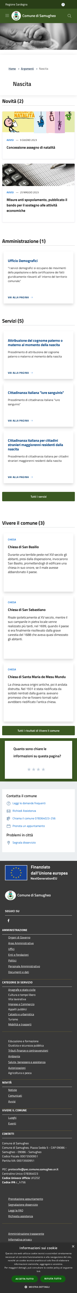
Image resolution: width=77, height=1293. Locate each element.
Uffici (11, 949)
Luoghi (12, 1117)
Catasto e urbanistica (21, 1014)
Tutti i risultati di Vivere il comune (38, 730)
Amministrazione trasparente (26, 1233)
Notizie (12, 1090)
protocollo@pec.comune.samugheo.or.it (33, 1169)
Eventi (12, 1123)
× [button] (73, 1246)
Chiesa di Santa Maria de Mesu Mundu (37, 677)
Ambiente (14, 1056)
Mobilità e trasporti (20, 1024)
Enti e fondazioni (18, 955)
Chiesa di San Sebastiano (27, 609)
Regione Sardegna (16, 4)
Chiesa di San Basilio (23, 547)
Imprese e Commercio (21, 1004)
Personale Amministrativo (24, 966)
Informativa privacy (20, 1239)
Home (12, 68)
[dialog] (38, 1268)
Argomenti (27, 68)
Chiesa (12, 539)
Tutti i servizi (39, 496)
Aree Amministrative (21, 943)
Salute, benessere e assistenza (26, 1062)
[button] (38, 1287)
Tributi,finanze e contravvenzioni (28, 1050)
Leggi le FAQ (15, 1210)
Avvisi (10, 140)
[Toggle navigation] (7, 15)
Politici (12, 960)
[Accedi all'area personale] (63, 4)
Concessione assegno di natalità (31, 147)
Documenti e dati (18, 972)
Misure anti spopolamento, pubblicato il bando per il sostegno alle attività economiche (37, 205)
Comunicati (15, 1095)
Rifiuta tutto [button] (52, 1278)
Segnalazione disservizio (23, 1204)
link (38, 1271)
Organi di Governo (19, 937)
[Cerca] (69, 16)
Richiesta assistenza (20, 1216)
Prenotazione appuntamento (25, 1199)
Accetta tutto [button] (25, 1278)
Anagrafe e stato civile (21, 990)
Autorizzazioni (17, 1068)
